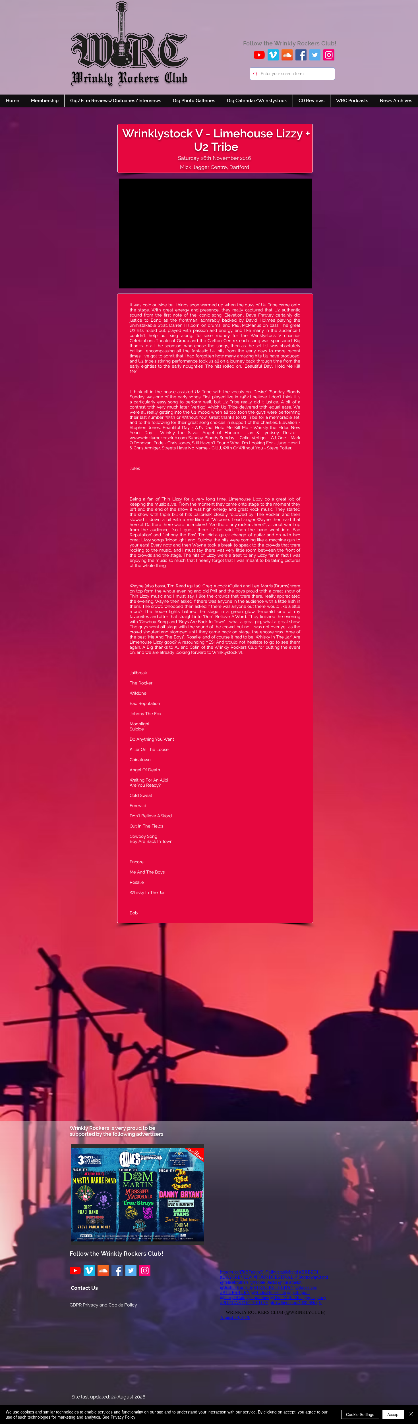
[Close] (411, 1414)
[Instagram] (328, 54)
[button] (137, 1194)
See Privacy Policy (118, 1417)
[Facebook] (301, 54)
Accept (393, 1414)
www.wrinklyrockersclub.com (158, 437)
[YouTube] (259, 54)
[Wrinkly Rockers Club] (273, 54)
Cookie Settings (360, 1414)
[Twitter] (314, 54)
